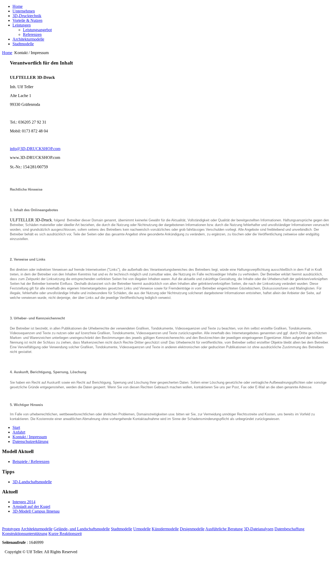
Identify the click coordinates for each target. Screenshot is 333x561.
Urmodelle (142, 529)
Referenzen (32, 34)
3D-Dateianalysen (258, 529)
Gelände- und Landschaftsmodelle (82, 529)
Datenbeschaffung (289, 529)
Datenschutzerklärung (30, 441)
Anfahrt (18, 432)
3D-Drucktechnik (26, 16)
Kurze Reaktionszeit (65, 533)
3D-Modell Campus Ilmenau (36, 511)
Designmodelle (192, 529)
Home (17, 6)
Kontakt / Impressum (29, 437)
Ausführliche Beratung (224, 529)
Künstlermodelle (165, 529)
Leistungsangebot (37, 30)
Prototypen (11, 529)
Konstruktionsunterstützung (24, 533)
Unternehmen (23, 11)
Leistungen (21, 25)
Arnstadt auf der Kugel (31, 506)
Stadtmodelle (23, 44)
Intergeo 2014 (23, 502)
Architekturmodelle (28, 39)
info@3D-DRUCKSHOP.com (35, 148)
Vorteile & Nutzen (27, 20)
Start (16, 427)
